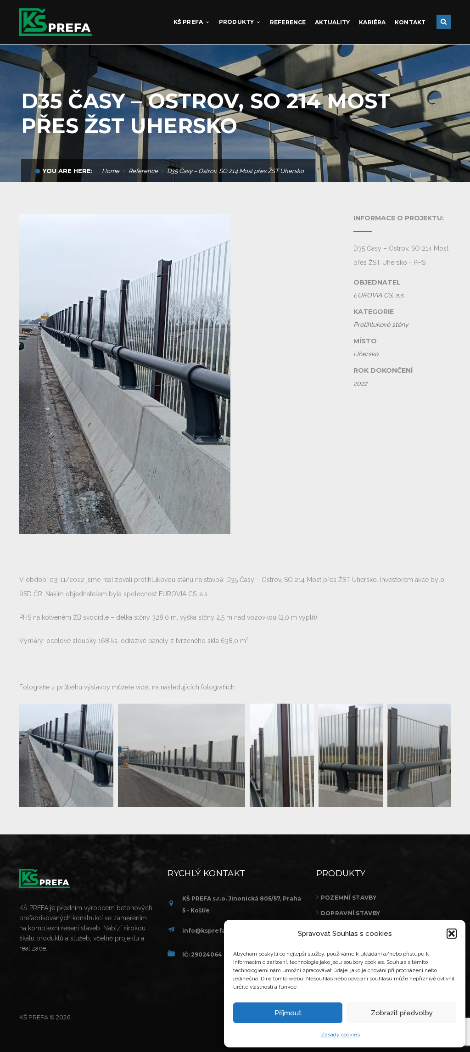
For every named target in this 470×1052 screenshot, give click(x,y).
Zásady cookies (340, 1034)
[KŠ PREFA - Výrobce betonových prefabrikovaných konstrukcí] (55, 21)
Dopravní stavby (350, 913)
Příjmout (288, 1013)
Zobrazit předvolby (402, 1013)
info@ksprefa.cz (208, 930)
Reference (143, 171)
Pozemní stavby (348, 897)
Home (110, 171)
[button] (451, 933)
